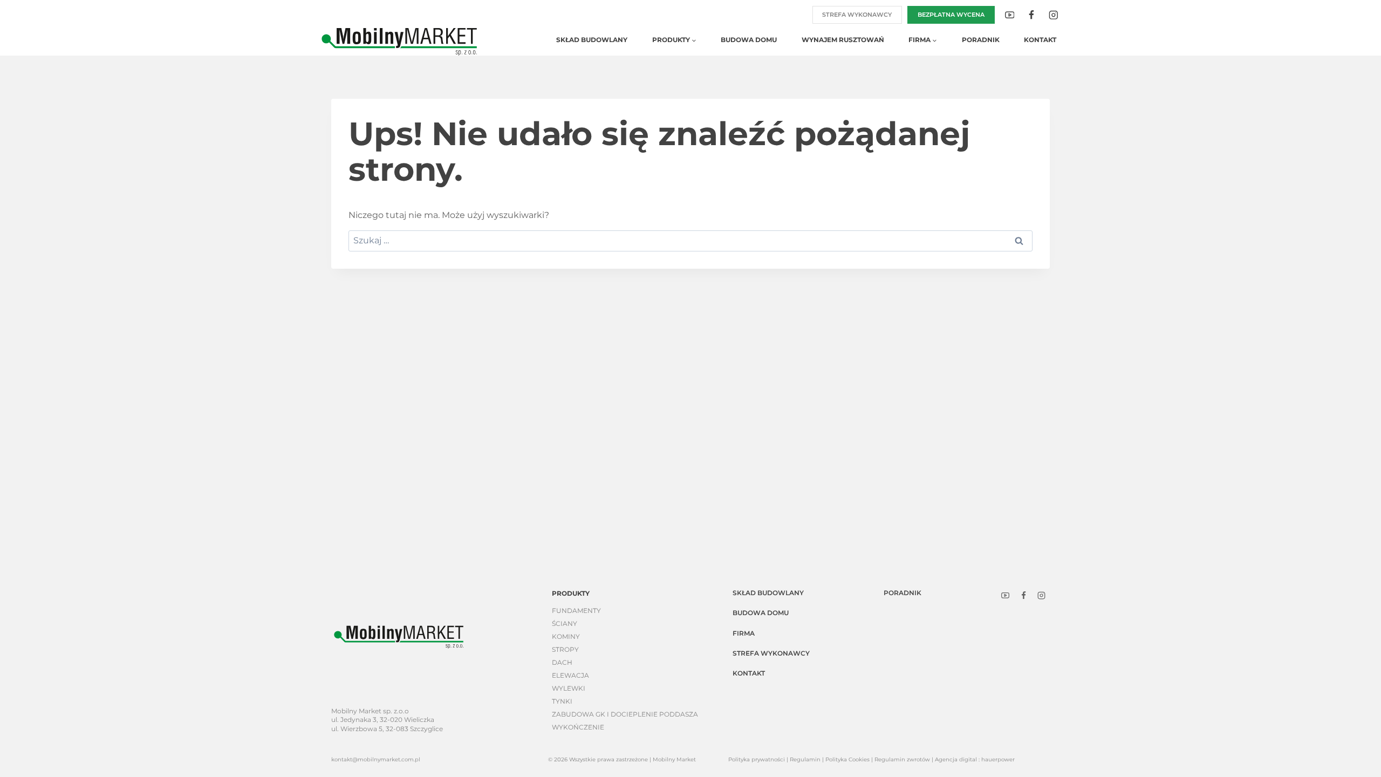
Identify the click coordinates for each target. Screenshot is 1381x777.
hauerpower (998, 759)
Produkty (571, 593)
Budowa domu (749, 40)
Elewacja (570, 675)
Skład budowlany (591, 40)
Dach (562, 662)
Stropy (565, 649)
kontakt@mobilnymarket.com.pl (375, 759)
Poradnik (981, 40)
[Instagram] (1053, 14)
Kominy (566, 636)
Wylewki (568, 688)
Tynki (562, 701)
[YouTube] (1009, 14)
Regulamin (805, 759)
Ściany (564, 623)
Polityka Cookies (847, 759)
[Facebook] (1031, 14)
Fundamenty (576, 610)
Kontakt (1040, 40)
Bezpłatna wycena (951, 14)
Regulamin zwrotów (902, 759)
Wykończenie (578, 727)
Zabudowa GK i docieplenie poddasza (625, 714)
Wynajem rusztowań (843, 40)
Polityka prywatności (756, 759)
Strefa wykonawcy (857, 14)
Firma (744, 633)
